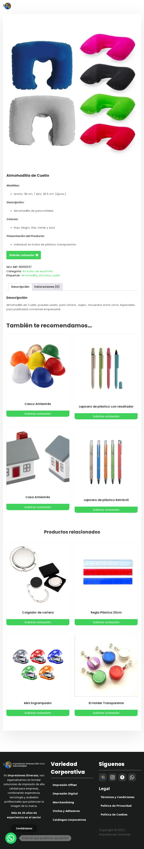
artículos (44, 275)
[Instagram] (112, 777)
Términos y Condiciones (117, 797)
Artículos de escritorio (37, 271)
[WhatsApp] (132, 777)
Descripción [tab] (20, 287)
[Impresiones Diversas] (24, 765)
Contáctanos (24, 828)
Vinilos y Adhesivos (66, 811)
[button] (10, 838)
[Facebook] (122, 777)
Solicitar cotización (21, 255)
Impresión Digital (65, 793)
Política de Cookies (114, 814)
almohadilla (29, 275)
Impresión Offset (65, 785)
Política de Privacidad (116, 805)
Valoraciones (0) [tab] (47, 287)
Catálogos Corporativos (69, 819)
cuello (56, 275)
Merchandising (63, 802)
